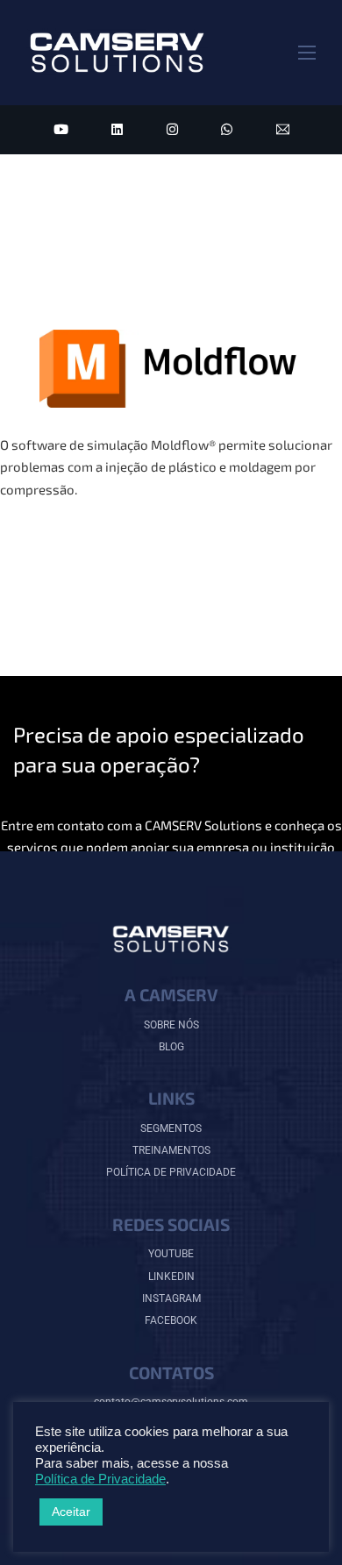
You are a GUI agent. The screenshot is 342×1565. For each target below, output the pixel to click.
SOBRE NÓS (171, 1025)
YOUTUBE (171, 1254)
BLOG (171, 1047)
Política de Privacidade (100, 1479)
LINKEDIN (171, 1276)
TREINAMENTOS (171, 1150)
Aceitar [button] (71, 1512)
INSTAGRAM (171, 1298)
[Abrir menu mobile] (307, 53)
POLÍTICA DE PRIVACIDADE (171, 1172)
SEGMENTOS (171, 1128)
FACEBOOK (171, 1320)
